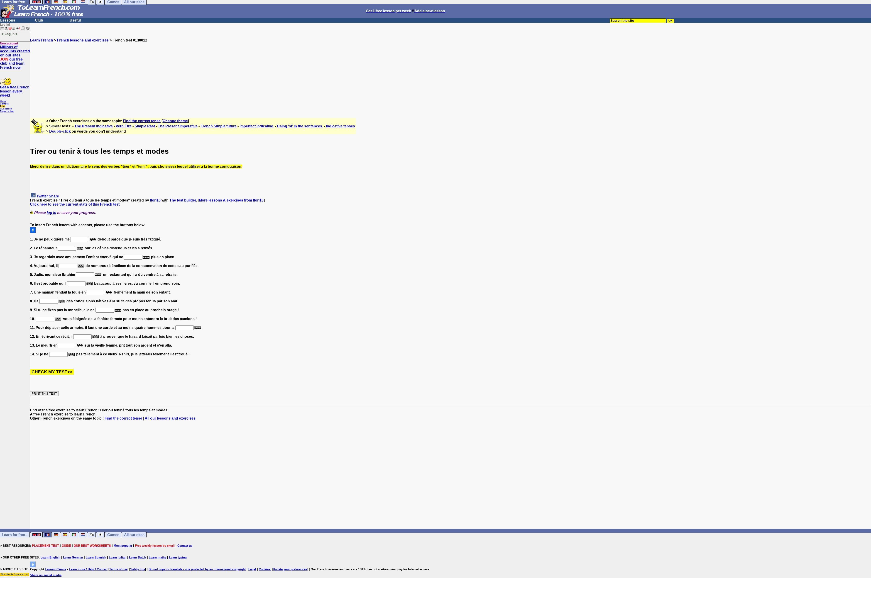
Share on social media (45, 575)
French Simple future (219, 126)
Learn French (41, 40)
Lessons (7, 20)
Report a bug (7, 111)
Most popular (123, 545)
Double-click (60, 131)
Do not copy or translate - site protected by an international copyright (197, 569)
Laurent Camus (55, 569)
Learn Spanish (96, 557)
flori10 (155, 200)
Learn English (50, 557)
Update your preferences (290, 569)
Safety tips (137, 569)
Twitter (42, 196)
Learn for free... (15, 535)
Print (2, 106)
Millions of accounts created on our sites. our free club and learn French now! (15, 57)
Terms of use (118, 569)
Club (39, 20)
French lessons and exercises (83, 40)
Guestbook (6, 108)
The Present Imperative (178, 126)
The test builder (182, 200)
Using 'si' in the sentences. (300, 126)
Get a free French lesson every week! (14, 91)
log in (51, 213)
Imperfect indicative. (257, 126)
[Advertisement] (450, 74)
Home (3, 101)
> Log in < (9, 34)
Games (113, 535)
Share (54, 196)
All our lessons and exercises (170, 418)
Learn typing (178, 557)
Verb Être (124, 126)
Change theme (175, 121)
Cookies (264, 569)
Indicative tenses (340, 126)
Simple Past (145, 126)
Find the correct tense (142, 121)
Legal (252, 569)
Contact (4, 103)
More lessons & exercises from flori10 (231, 200)
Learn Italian (117, 557)
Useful (75, 20)
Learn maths (157, 557)
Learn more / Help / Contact (88, 569)
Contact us (184, 545)
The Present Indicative (93, 126)
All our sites (134, 535)
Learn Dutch (137, 557)
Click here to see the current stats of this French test (75, 204)
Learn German (73, 557)
